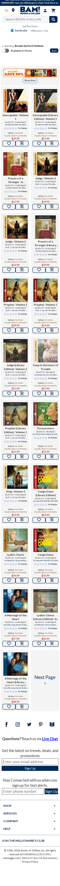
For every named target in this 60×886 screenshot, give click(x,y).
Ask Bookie (21, 30)
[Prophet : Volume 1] (15, 290)
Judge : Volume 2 (45, 178)
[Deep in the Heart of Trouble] (45, 350)
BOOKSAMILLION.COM (35, 854)
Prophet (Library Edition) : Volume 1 (15, 430)
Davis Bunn (13, 187)
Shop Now (30, 80)
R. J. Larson (43, 184)
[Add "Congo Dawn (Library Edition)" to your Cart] (52, 520)
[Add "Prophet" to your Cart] (22, 330)
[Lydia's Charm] (15, 540)
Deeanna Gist (43, 374)
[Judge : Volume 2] (45, 163)
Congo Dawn (46, 554)
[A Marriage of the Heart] (15, 600)
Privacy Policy (30, 861)
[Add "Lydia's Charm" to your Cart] (22, 580)
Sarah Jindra (21, 624)
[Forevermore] (45, 413)
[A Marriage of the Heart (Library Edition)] (15, 664)
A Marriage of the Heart (15, 617)
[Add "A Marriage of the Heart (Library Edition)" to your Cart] (22, 707)
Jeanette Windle (43, 501)
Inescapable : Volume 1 (15, 116)
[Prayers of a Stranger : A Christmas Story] (15, 163)
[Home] (30, 10)
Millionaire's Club (39, 30)
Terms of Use (29, 857)
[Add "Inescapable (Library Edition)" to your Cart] (52, 143)
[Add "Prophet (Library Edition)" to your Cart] (22, 457)
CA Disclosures (47, 857)
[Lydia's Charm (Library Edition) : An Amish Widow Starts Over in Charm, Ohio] (45, 600)
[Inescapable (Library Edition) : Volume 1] (45, 100)
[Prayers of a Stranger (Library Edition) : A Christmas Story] (45, 227)
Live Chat (50, 738)
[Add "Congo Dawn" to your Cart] (52, 580)
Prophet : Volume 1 (15, 304)
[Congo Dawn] (45, 540)
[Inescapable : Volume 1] (15, 100)
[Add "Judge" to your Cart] (52, 207)
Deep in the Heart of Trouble (45, 366)
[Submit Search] (53, 19)
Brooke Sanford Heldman (17, 126)
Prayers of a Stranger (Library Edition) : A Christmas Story (45, 243)
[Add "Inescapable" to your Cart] (22, 143)
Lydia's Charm (15, 554)
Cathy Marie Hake (43, 434)
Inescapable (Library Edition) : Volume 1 (45, 116)
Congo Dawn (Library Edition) (46, 493)
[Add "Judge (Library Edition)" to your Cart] (22, 393)
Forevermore (45, 428)
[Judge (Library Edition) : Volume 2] (15, 350)
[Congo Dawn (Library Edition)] (45, 477)
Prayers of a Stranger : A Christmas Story (15, 180)
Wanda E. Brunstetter (16, 560)
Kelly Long (10, 624)
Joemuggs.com (11, 857)
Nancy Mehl (13, 124)
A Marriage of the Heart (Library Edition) (15, 680)
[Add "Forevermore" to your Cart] (52, 457)
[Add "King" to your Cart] (22, 520)
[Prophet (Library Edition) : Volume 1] (15, 413)
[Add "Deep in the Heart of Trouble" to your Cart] (52, 393)
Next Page (45, 679)
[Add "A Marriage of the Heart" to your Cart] (22, 644)
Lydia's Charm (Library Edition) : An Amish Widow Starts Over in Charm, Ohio (45, 617)
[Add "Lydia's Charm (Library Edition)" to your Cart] (52, 644)
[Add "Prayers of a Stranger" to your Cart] (22, 207)
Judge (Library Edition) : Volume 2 (15, 366)
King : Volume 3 (15, 491)
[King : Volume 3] (15, 477)
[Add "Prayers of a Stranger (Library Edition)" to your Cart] (52, 270)
